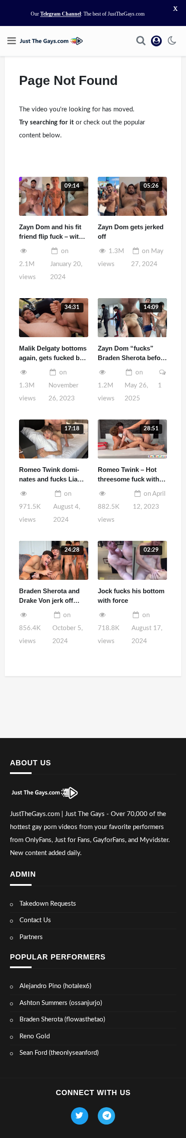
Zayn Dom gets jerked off (131, 232)
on (66, 264)
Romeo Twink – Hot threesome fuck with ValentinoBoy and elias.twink (128, 475)
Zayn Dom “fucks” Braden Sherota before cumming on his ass (132, 354)
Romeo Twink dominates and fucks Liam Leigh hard (51, 475)
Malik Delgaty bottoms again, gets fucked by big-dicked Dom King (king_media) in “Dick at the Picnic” (53, 354)
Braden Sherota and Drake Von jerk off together (49, 596)
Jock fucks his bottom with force (131, 596)
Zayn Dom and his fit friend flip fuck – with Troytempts (51, 232)
